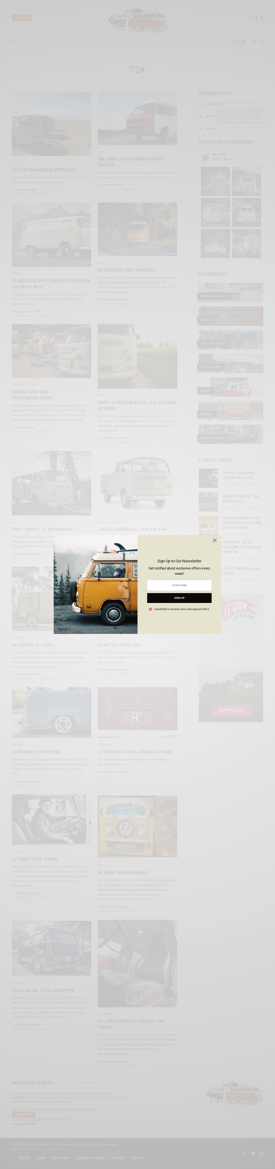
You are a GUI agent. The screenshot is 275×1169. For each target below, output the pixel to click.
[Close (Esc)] (215, 542)
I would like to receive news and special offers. (182, 609)
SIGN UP (179, 598)
